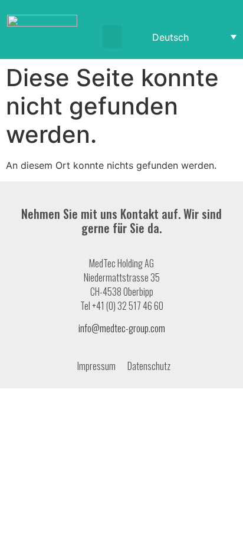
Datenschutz (148, 366)
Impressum (96, 366)
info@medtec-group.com (121, 328)
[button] (112, 36)
